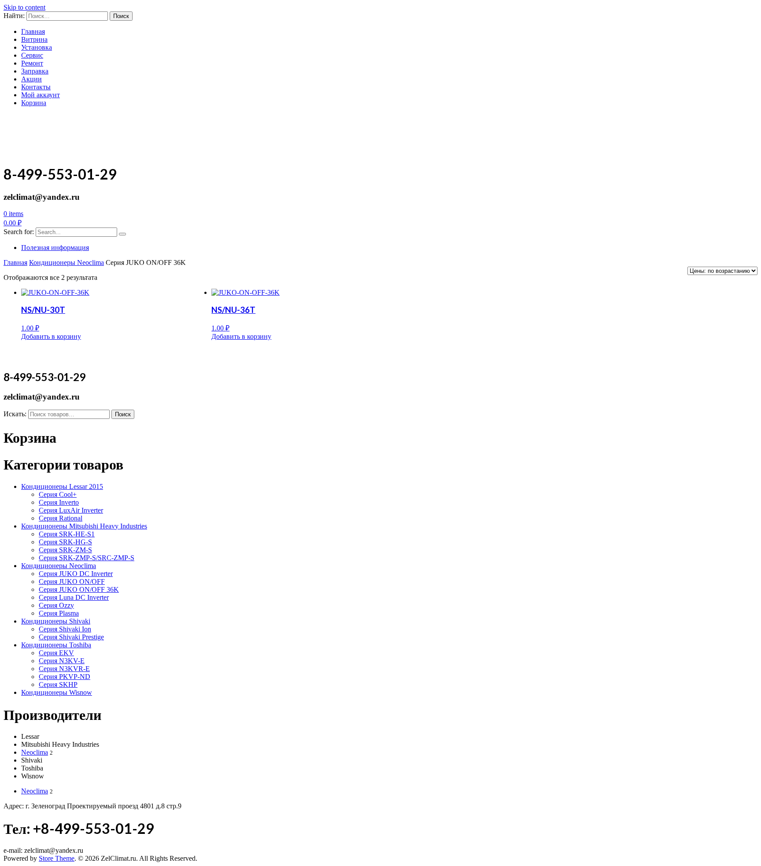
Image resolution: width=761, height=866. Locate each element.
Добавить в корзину (51, 336)
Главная (33, 31)
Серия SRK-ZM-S (65, 550)
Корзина (33, 102)
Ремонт (32, 63)
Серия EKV (56, 653)
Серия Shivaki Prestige (71, 637)
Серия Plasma (59, 613)
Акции (31, 79)
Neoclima (34, 752)
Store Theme (56, 858)
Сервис (32, 55)
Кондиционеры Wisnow (56, 692)
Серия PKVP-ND (64, 676)
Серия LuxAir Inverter (71, 510)
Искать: (15, 414)
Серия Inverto (59, 502)
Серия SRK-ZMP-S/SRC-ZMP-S (86, 557)
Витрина (34, 39)
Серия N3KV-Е (62, 660)
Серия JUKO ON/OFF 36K (79, 589)
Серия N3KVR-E (64, 668)
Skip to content (24, 7)
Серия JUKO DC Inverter (76, 573)
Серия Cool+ (58, 494)
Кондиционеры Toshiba (56, 645)
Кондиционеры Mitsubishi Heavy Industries (84, 526)
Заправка (34, 71)
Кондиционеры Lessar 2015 (62, 486)
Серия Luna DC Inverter (74, 597)
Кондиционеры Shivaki (55, 621)
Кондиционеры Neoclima (66, 262)
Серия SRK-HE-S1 (67, 534)
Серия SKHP (58, 684)
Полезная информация (55, 247)
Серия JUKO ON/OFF (72, 581)
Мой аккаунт (40, 95)
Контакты (36, 87)
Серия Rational (60, 518)
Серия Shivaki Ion (65, 629)
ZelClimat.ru (43, 124)
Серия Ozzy (56, 605)
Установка (36, 47)
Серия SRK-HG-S (65, 542)
